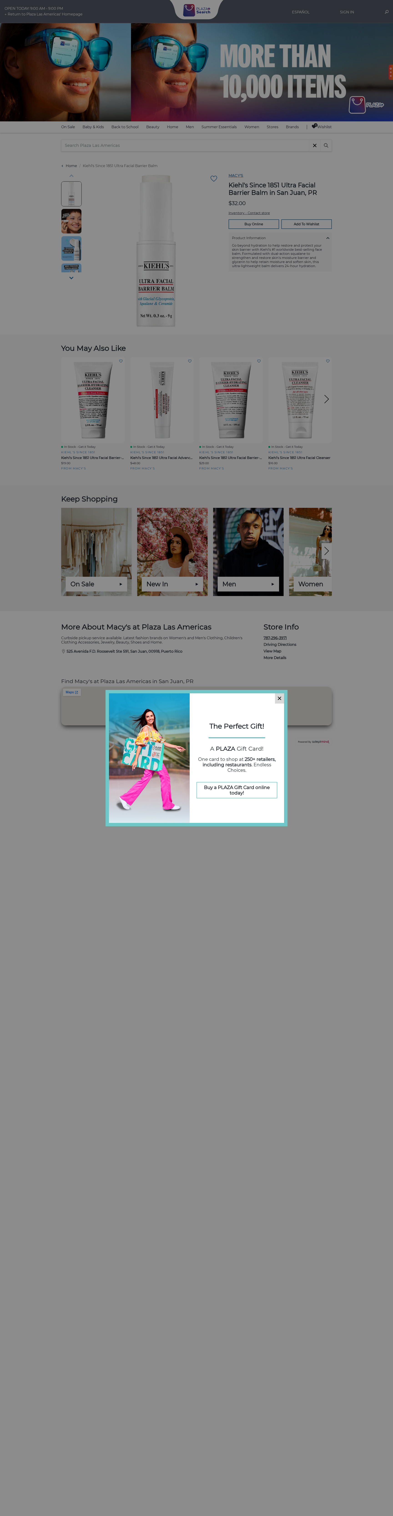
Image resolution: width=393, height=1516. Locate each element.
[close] (279, 698)
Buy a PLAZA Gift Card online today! (237, 790)
